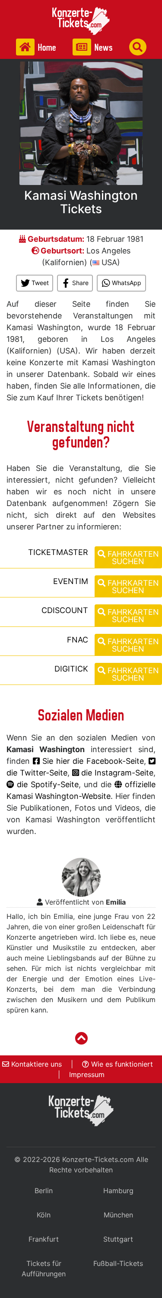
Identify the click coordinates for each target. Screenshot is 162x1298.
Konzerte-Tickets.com (98, 1159)
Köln (44, 1214)
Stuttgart (118, 1239)
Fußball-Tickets (118, 1263)
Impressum (87, 1074)
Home (46, 47)
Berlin (44, 1190)
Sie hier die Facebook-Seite (92, 761)
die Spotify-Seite (46, 784)
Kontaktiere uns (35, 1064)
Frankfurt (44, 1239)
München (118, 1214)
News (103, 47)
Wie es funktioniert (121, 1064)
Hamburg (118, 1190)
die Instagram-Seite (116, 772)
